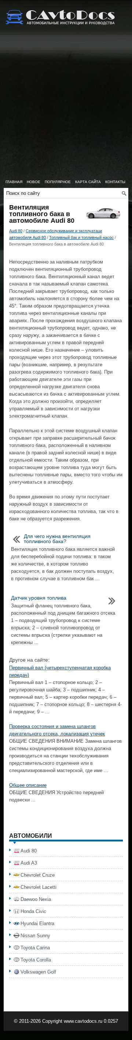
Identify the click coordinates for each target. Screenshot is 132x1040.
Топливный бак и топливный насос (81, 237)
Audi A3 (29, 863)
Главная (14, 182)
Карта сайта (88, 182)
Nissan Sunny (35, 935)
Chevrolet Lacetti (38, 887)
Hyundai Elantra (37, 923)
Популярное (58, 182)
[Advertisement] (66, 106)
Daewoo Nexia (36, 899)
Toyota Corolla (36, 960)
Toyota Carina (35, 947)
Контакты (115, 182)
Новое (33, 182)
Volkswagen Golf (38, 972)
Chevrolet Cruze (38, 875)
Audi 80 (15, 231)
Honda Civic (33, 911)
